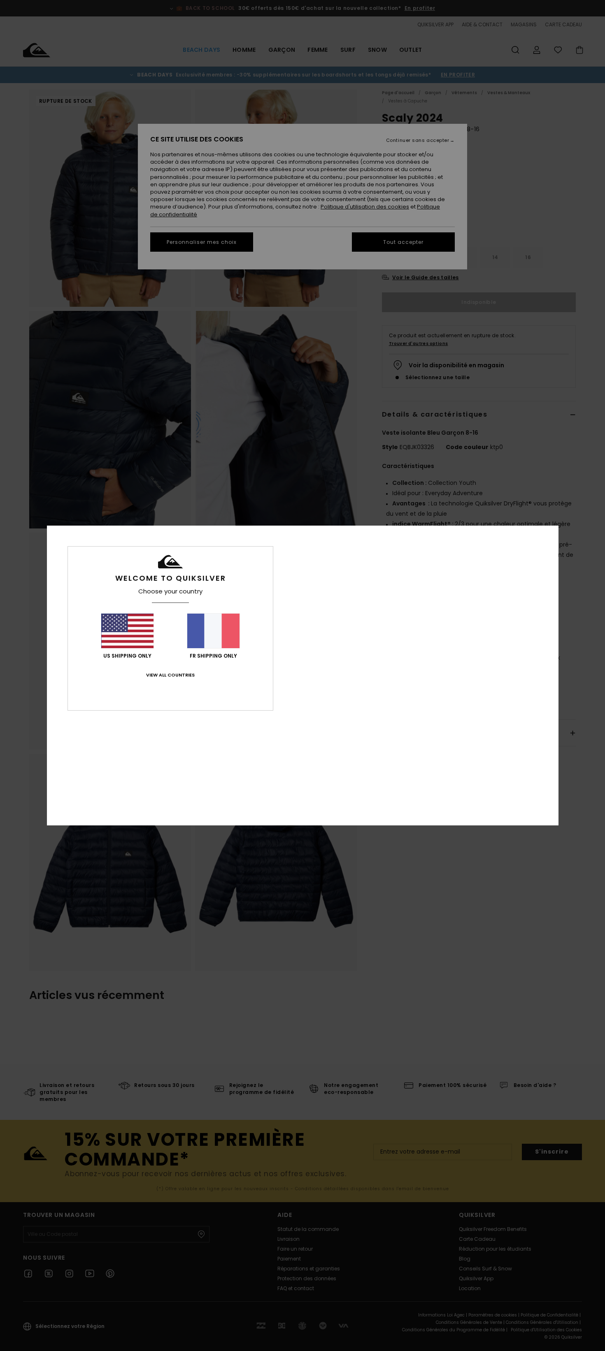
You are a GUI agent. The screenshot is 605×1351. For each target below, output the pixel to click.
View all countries (170, 675)
